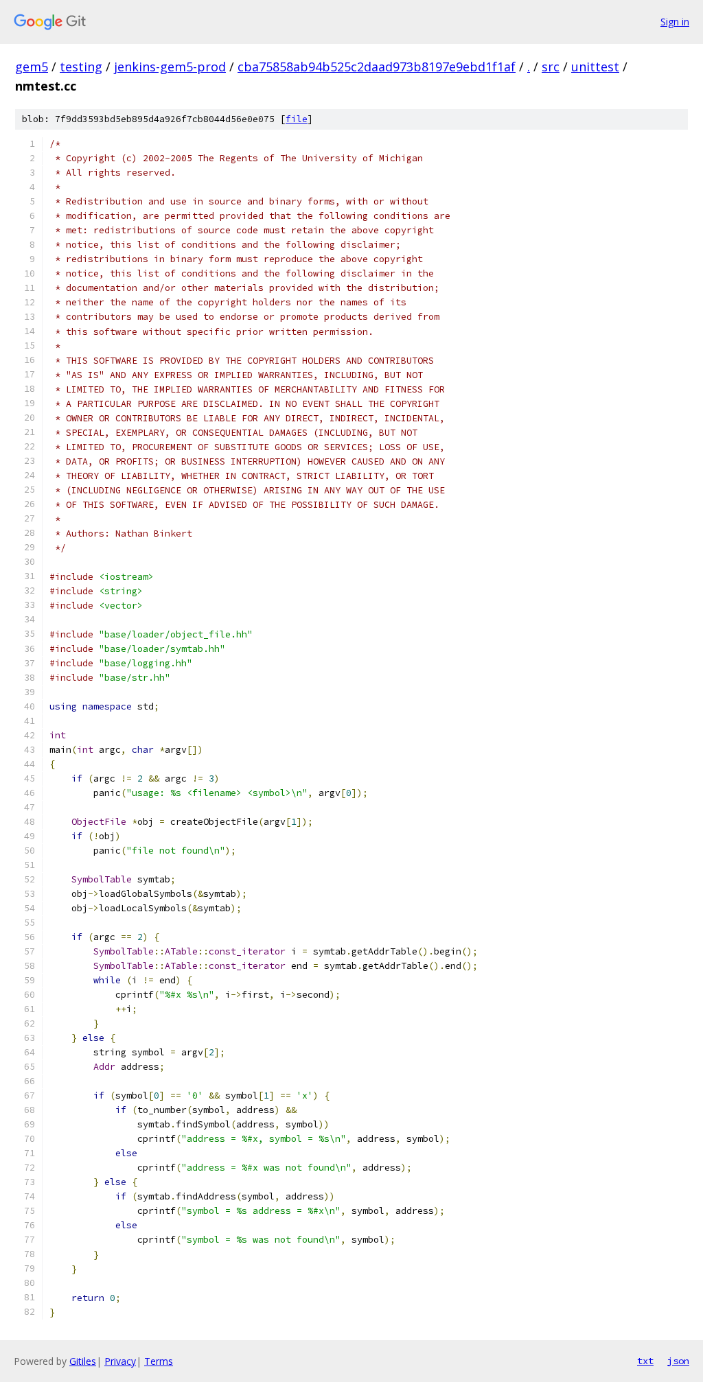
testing (81, 66)
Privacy (120, 1361)
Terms (158, 1361)
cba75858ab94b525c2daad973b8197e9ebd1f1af (377, 66)
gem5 (31, 66)
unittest (595, 66)
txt (645, 1361)
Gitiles (82, 1361)
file (297, 119)
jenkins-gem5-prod (170, 66)
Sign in (674, 21)
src (551, 66)
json (678, 1361)
